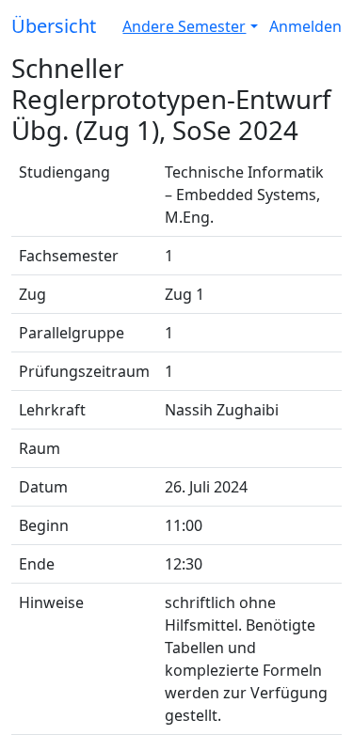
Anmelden (305, 26)
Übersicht (53, 26)
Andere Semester (184, 26)
